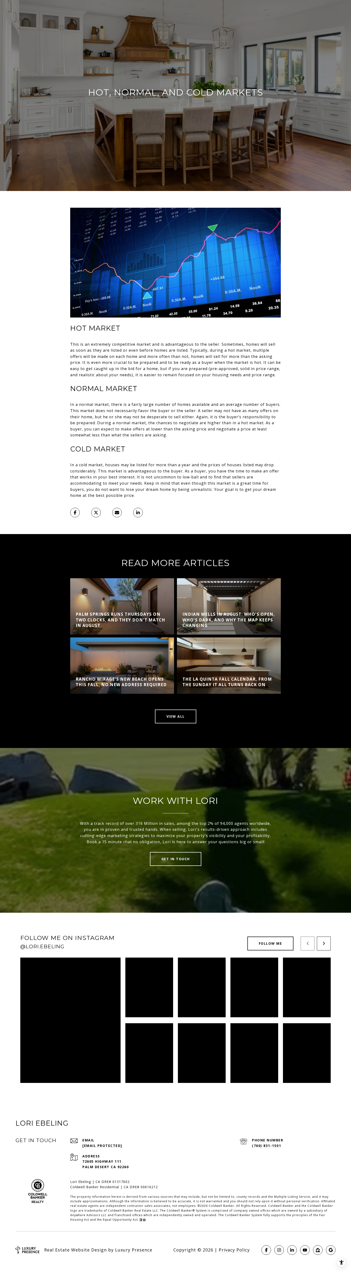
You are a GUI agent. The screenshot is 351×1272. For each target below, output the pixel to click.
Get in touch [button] (175, 859)
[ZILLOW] (318, 1250)
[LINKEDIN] (292, 1250)
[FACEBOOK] (266, 1250)
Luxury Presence (133, 1250)
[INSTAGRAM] (279, 1250)
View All (175, 716)
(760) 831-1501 (266, 1145)
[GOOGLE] (330, 1250)
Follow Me (270, 943)
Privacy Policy (234, 1250)
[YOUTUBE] (305, 1250)
